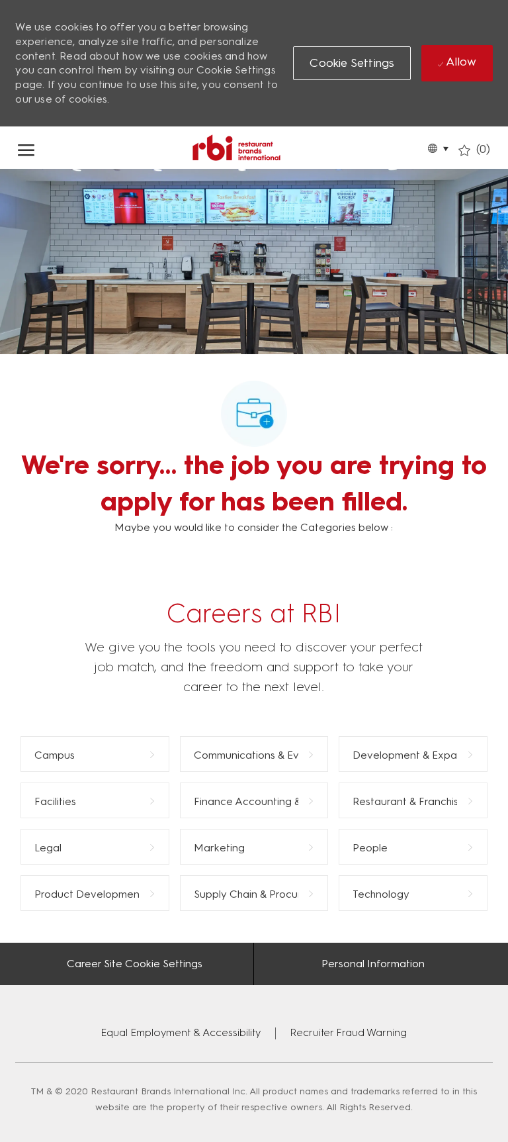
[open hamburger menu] (26, 147)
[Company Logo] (236, 147)
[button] (437, 147)
